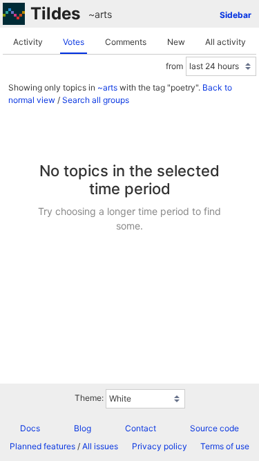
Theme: (89, 398)
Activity (28, 42)
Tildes (55, 13)
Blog (82, 428)
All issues (100, 446)
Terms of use (224, 446)
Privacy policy (159, 446)
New (176, 42)
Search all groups (95, 100)
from (174, 66)
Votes (73, 42)
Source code (214, 428)
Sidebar (235, 15)
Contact (140, 428)
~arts (100, 14)
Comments (125, 42)
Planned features (42, 446)
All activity (225, 42)
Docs (30, 428)
